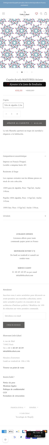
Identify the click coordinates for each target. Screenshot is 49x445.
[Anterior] (17, 72)
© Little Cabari (25, 413)
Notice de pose (9, 383)
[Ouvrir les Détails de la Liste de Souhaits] (36, 13)
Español (32, 407)
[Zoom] (43, 25)
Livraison (6, 216)
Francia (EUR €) (17, 407)
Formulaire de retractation (13, 396)
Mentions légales (9, 386)
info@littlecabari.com (11, 351)
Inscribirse (14, 325)
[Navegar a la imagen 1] (21, 72)
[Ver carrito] (46, 13)
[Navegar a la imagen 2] (24, 72)
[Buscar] (41, 13)
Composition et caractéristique (15, 156)
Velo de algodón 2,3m (13, 105)
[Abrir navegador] (3, 13)
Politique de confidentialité (13, 389)
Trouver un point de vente (13, 368)
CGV (5, 392)
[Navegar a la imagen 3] (27, 72)
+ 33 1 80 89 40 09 (15, 348)
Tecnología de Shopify (24, 417)
